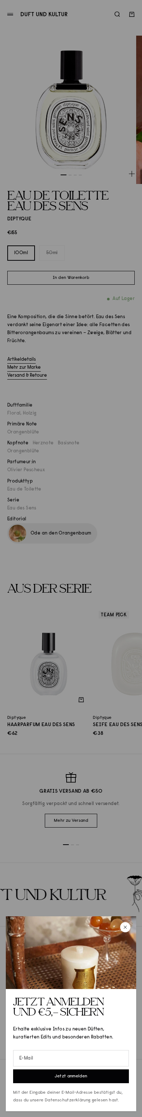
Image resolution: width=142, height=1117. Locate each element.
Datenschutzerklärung (68, 1100)
